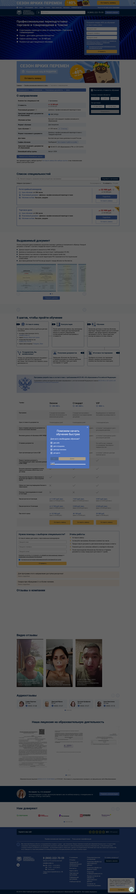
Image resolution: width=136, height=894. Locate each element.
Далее (72, 459)
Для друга (56, 453)
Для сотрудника (58, 446)
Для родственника (59, 450)
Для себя (56, 443)
